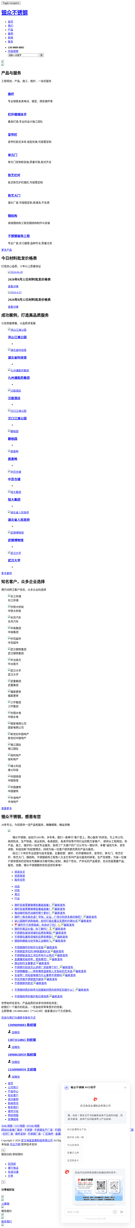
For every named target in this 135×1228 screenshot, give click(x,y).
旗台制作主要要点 (25, 963)
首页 (10, 21)
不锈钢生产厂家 (43, 1129)
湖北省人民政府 (19, 520)
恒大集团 (14, 499)
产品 (10, 29)
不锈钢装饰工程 (19, 236)
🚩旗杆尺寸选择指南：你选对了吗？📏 (37, 924)
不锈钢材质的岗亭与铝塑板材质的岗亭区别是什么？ (45, 989)
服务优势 (19, 879)
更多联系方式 (28, 1017)
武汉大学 (14, 560)
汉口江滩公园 (17, 418)
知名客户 (13, 1095)
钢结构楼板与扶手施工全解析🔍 (33, 940)
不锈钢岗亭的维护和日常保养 (31, 996)
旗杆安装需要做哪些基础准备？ (33, 905)
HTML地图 (33, 1125)
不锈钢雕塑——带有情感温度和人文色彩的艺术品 (43, 971)
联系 (10, 41)
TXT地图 (19, 1125)
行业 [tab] (17, 898)
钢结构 (12, 216)
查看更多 (6, 808)
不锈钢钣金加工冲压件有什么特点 (34, 955)
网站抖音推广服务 (11, 1129)
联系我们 (13, 1107)
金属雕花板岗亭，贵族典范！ (31, 959)
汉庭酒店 (14, 398)
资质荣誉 (19, 875)
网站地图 (13, 1115)
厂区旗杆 (48, 1133)
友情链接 (13, 1119)
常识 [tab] (17, 894)
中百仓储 (14, 479)
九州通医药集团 (19, 378)
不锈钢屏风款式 (24, 983)
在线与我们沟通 (10, 1017)
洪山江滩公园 (17, 337)
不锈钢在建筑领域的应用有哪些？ (34, 936)
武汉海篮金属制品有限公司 (37, 1140)
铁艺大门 (14, 195)
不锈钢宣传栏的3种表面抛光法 (32, 951)
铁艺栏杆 (14, 175)
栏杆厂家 (8, 1133)
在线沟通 (13, 1172)
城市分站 (13, 1111)
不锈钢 (28, 1129)
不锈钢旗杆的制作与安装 (29, 947)
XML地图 (7, 1125)
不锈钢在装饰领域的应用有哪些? (33, 932)
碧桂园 (12, 439)
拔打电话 (13, 1168)
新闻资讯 (13, 1103)
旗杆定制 (20, 1133)
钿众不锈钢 (14, 13)
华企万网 (15, 1144)
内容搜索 (13, 51)
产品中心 (13, 1091)
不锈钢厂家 (34, 1133)
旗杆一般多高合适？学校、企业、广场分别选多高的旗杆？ (49, 917)
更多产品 (6, 250)
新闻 (10, 37)
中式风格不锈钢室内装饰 (29, 979)
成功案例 (13, 1099)
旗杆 (11, 94)
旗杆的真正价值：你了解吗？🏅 (33, 928)
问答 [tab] (17, 890)
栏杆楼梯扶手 (17, 114)
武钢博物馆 (16, 540)
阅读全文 (19, 871)
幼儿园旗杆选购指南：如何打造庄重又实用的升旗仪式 (46, 921)
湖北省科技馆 (17, 357)
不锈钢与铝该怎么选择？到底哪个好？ (37, 967)
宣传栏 (12, 134)
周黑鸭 (12, 459)
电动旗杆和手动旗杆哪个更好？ (33, 913)
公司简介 (13, 1087)
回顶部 (12, 1164)
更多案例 (6, 573)
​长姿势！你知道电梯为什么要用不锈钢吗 (38, 975)
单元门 (12, 155)
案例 (10, 33)
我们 (10, 25)
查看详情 (13, 286)
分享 (10, 1175)
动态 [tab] (17, 886)
